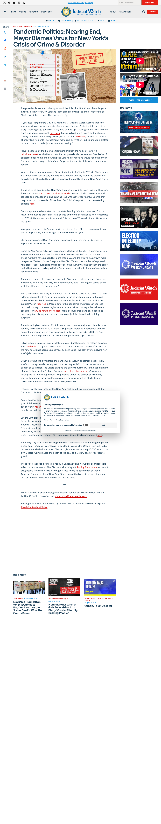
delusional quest (29, 154)
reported (41, 303)
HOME (113, 21)
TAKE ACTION (66, 21)
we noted (81, 136)
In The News (18, 599)
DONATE (51, 21)
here (32, 203)
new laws (55, 133)
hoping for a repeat (87, 467)
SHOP (102, 21)
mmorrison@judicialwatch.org (71, 496)
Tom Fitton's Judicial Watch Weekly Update (99, 599)
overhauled (31, 346)
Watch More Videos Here (140, 100)
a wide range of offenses (47, 310)
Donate (153, 12)
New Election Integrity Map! (80, 3)
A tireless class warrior (76, 371)
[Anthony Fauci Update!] (100, 587)
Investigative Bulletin (23, 26)
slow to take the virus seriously (53, 193)
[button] (4, 11)
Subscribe (149, 3)
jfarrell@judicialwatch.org (34, 507)
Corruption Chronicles (58, 599)
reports (39, 406)
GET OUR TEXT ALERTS (85, 21)
